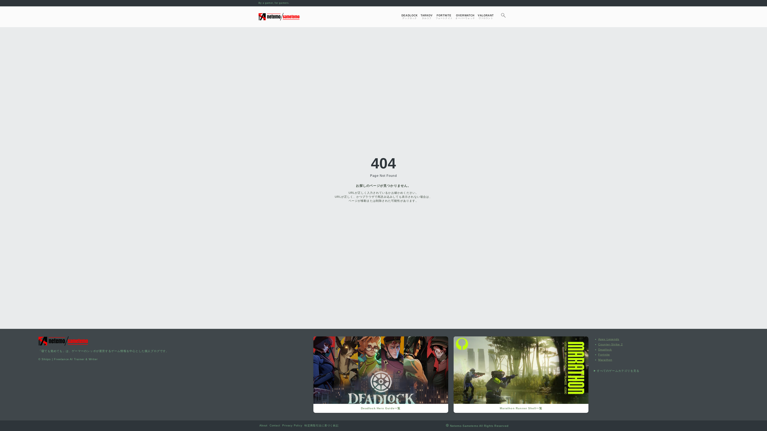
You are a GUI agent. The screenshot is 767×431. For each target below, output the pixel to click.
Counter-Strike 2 (610, 344)
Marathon (605, 359)
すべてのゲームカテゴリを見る (618, 370)
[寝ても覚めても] (279, 16)
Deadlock (605, 349)
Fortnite (604, 354)
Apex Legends (608, 339)
